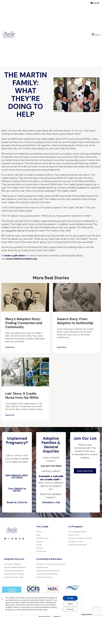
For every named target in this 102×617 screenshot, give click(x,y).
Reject (70, 603)
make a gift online (14, 255)
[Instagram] (19, 538)
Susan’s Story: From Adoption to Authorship (75, 321)
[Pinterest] (23, 538)
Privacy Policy (85, 614)
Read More (10, 347)
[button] (96, 34)
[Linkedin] (16, 538)
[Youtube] (5, 538)
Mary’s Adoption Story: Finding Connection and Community (23, 323)
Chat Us (22, 502)
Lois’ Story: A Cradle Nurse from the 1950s (22, 395)
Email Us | (12, 502)
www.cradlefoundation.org (21, 259)
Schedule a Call (51, 502)
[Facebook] (12, 538)
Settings (70, 609)
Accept (70, 598)
